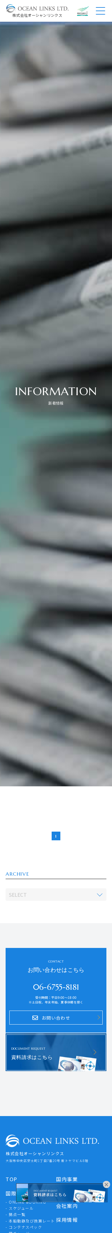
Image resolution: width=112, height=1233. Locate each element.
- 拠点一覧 (16, 1214)
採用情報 (67, 1219)
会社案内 (67, 1205)
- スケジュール (20, 1208)
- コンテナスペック (24, 1227)
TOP (11, 1179)
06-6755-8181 (56, 987)
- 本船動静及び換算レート (30, 1220)
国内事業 (67, 1179)
